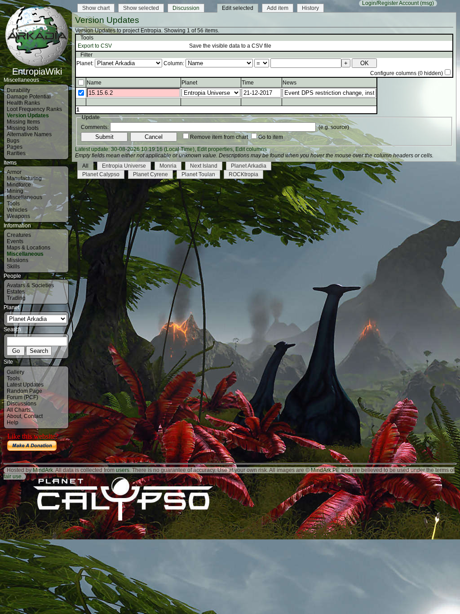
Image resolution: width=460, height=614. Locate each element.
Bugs (13, 141)
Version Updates (28, 115)
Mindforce (19, 185)
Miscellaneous (24, 197)
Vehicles (17, 210)
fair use (13, 476)
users (122, 470)
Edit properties (215, 149)
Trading (16, 298)
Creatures (19, 235)
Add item (277, 8)
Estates (16, 292)
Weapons (18, 216)
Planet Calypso (100, 174)
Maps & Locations (28, 248)
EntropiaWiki (37, 71)
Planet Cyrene (150, 174)
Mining (15, 191)
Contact (33, 416)
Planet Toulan (198, 174)
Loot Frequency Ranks (34, 109)
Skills (13, 266)
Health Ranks (23, 103)
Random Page (24, 391)
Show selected (141, 8)
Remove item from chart (219, 137)
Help (12, 422)
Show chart (96, 8)
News (289, 83)
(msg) (427, 3)
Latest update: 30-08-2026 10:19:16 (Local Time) (135, 149)
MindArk (43, 470)
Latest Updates (25, 385)
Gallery (15, 372)
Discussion (185, 8)
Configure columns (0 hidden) (406, 73)
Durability (18, 90)
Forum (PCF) (22, 397)
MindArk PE (325, 470)
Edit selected (237, 8)
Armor (14, 172)
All (85, 166)
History (310, 8)
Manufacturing (24, 178)
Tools (13, 203)
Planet (189, 83)
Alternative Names (29, 134)
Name (94, 83)
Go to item (270, 137)
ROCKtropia (243, 174)
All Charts (19, 410)
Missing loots (23, 128)
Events (15, 241)
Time (248, 83)
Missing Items (23, 122)
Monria (168, 166)
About (14, 416)
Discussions (21, 403)
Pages (14, 147)
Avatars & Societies (30, 285)
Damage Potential (29, 96)
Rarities (16, 153)
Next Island (203, 166)
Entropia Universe (124, 166)
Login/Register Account (390, 3)
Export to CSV (95, 46)
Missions (17, 260)
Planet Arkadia (248, 166)
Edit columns (251, 149)
